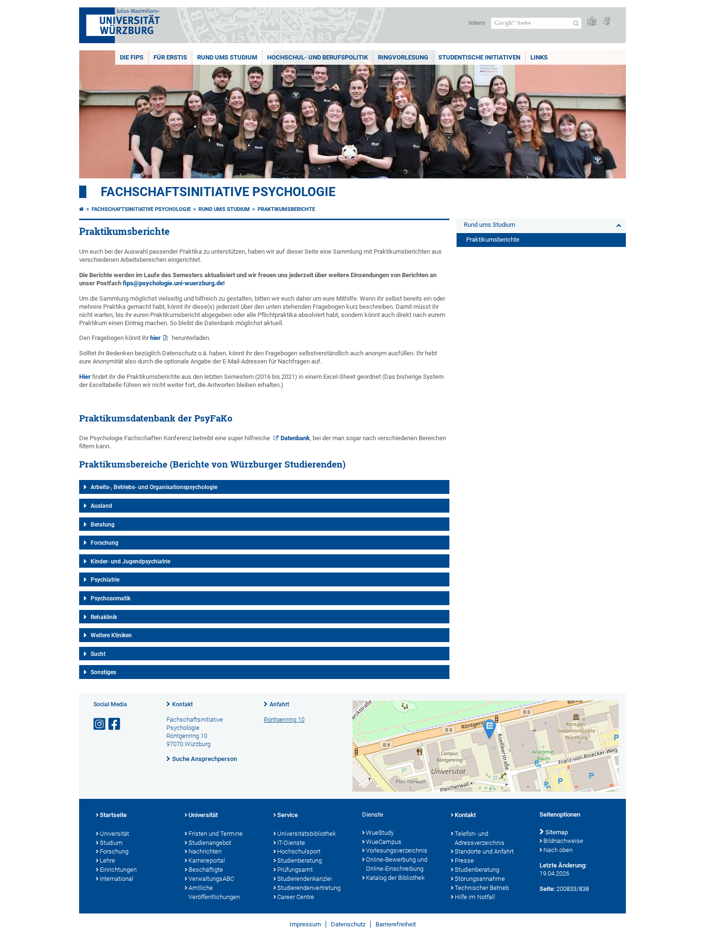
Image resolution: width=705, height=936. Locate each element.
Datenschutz (348, 924)
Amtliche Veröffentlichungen (214, 892)
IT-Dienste (291, 842)
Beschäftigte (205, 869)
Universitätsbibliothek (306, 833)
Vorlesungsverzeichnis (396, 850)
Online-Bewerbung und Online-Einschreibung (396, 864)
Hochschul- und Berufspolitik (317, 57)
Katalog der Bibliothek (395, 877)
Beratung (103, 524)
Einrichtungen (118, 869)
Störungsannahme (480, 878)
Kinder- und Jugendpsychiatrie (130, 561)
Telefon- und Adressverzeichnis (480, 838)
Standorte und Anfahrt (484, 851)
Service (287, 815)
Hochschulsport (298, 851)
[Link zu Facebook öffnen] (115, 724)
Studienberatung (299, 860)
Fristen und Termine (215, 833)
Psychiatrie (105, 579)
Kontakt (182, 704)
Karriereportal (206, 860)
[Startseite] (81, 209)
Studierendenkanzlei (304, 878)
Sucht (98, 654)
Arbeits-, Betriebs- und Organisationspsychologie (154, 487)
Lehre (107, 860)
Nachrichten (205, 851)
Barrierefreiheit (396, 924)
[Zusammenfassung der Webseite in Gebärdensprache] (606, 22)
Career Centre (295, 897)
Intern (477, 22)
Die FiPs (131, 57)
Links (539, 57)
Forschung (104, 542)
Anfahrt (279, 704)
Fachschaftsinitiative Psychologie (218, 192)
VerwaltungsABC (211, 878)
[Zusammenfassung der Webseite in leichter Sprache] (592, 22)
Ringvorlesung (403, 57)
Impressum (305, 924)
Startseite (113, 815)
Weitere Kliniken (111, 635)
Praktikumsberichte (286, 209)
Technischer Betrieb (482, 887)
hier (155, 337)
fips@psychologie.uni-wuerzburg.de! (174, 283)
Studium (111, 842)
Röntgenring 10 (284, 719)
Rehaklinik (104, 617)
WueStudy (380, 832)
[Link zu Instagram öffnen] (100, 724)
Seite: (547, 888)
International (116, 878)
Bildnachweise (563, 840)
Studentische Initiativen (479, 57)
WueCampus (383, 841)
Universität (114, 833)
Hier (85, 376)
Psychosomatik (110, 598)
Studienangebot (209, 842)
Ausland (101, 506)
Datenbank (295, 438)
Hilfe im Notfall (475, 897)
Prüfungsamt (295, 869)
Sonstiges (103, 672)
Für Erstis (170, 57)
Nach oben (558, 850)
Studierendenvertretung (309, 887)
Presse (464, 860)
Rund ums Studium (227, 57)
